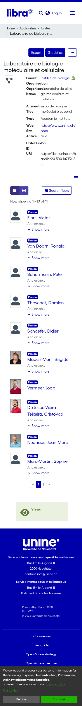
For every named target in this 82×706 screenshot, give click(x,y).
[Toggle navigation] (72, 13)
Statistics (55, 52)
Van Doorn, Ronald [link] (46, 246)
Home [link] (10, 28)
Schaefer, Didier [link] (43, 331)
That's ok (59, 699)
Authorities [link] (27, 28)
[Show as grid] (23, 190)
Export (36, 52)
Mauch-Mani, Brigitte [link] (47, 359)
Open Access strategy (41, 654)
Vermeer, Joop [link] (41, 388)
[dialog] (41, 686)
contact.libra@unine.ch (41, 574)
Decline (21, 699)
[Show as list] (14, 190)
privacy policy (55, 684)
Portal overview (41, 636)
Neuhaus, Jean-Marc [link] (47, 442)
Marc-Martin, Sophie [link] (47, 461)
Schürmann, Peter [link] (45, 274)
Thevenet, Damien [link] (45, 302)
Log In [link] (57, 13)
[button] (41, 13)
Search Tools (58, 190)
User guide (41, 645)
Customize (10, 690)
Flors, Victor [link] (38, 217)
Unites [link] (46, 28)
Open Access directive (41, 663)
